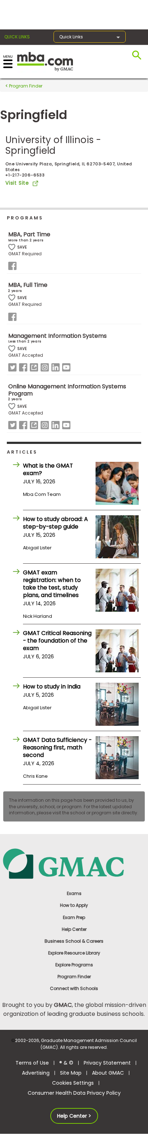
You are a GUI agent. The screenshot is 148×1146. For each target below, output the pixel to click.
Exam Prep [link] (74, 917)
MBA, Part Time (29, 234)
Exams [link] (74, 893)
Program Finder (25, 86)
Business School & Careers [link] (74, 941)
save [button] (11, 247)
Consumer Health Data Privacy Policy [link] (74, 1093)
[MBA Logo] (45, 61)
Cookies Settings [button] (73, 1082)
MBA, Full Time (27, 285)
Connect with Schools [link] (74, 988)
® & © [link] (66, 1062)
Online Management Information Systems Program (67, 390)
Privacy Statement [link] (107, 1062)
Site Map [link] (71, 1072)
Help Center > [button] (74, 1115)
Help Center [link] (74, 929)
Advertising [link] (36, 1072)
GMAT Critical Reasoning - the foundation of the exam (57, 640)
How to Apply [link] (74, 905)
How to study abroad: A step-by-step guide (55, 523)
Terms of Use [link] (32, 1062)
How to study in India (51, 686)
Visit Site (17, 182)
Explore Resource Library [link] (74, 953)
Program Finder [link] (74, 977)
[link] (74, 863)
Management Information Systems (57, 336)
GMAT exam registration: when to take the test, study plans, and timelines (52, 583)
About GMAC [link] (108, 1072)
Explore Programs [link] (74, 965)
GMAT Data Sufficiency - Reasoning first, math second (57, 747)
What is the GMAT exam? (48, 469)
